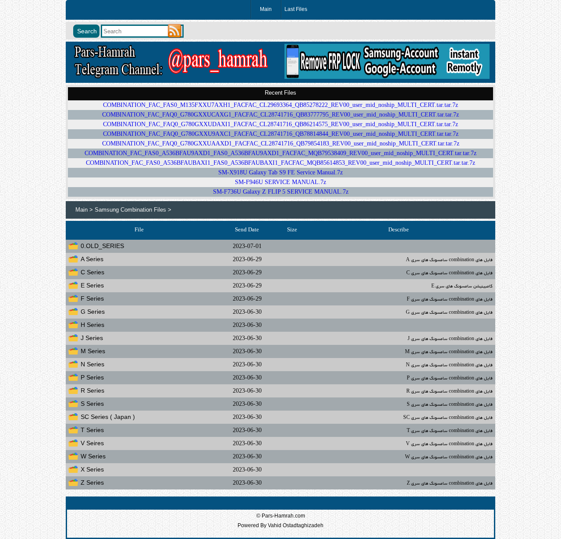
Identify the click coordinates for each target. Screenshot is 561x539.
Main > (85, 209)
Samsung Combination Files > (133, 209)
